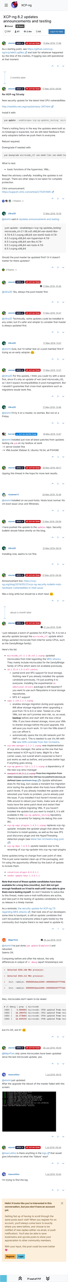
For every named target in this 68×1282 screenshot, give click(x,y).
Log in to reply (56, 31)
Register (10, 1256)
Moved (10, 26)
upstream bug (29, 780)
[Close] (62, 1203)
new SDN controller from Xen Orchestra (38, 742)
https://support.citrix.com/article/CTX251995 (26, 191)
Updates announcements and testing (39, 219)
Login (20, 1256)
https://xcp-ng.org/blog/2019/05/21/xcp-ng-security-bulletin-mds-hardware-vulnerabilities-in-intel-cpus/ (32, 584)
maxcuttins (13, 1074)
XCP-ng (26, 5)
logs (44, 1153)
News (21, 26)
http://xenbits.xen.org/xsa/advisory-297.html (26, 106)
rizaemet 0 (13, 494)
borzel (11, 434)
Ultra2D (12, 213)
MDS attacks (54, 659)
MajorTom (13, 940)
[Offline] (5, 43)
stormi (11, 43)
